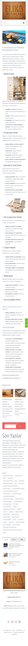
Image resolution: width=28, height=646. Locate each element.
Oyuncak (5, 509)
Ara (20, 424)
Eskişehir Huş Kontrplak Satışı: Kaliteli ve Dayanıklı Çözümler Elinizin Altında (20, 404)
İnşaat (4, 530)
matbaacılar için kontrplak (9, 506)
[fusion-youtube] (19, 619)
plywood (11, 509)
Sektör (14, 517)
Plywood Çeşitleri (7, 517)
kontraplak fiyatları (7, 499)
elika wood (21, 478)
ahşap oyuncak (18, 473)
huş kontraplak (6, 486)
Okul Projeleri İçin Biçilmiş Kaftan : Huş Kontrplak (15, 551)
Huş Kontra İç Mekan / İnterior (10, 488)
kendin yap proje (19, 496)
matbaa (15, 504)
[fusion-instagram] (15, 619)
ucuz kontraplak (7, 522)
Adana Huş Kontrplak (8, 473)
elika (16, 478)
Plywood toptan (15, 514)
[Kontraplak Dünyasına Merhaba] (6, 559)
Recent (14, 537)
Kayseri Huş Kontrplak (8, 496)
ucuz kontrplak (16, 522)
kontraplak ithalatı (18, 499)
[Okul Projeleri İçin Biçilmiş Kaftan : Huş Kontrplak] (6, 551)
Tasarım (5, 519)
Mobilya (19, 506)
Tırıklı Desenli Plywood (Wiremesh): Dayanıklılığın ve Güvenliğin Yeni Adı (16, 543)
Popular (6, 537)
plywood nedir (15, 512)
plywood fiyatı (6, 512)
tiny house (11, 519)
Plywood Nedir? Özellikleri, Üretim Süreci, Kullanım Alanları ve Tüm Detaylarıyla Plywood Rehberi (13, 458)
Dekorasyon (10, 476)
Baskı (4, 476)
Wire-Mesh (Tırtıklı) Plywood (9, 525)
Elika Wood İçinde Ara (11, 421)
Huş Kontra (21, 481)
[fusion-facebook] (8, 619)
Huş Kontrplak (6, 491)
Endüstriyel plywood (8, 481)
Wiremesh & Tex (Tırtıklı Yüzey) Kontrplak (12, 527)
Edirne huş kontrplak (8, 478)
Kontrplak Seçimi (7, 504)
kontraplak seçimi (7, 501)
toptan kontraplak (20, 519)
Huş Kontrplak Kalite (16, 491)
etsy (16, 481)
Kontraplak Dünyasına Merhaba (14, 560)
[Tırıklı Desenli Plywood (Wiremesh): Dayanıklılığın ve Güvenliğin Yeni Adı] (6, 542)
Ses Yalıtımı (20, 517)
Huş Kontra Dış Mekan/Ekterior (10, 483)
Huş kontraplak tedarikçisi (18, 486)
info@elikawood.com (16, 599)
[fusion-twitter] (12, 619)
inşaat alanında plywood (8, 494)
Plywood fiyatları (19, 509)
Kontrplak (15, 501)
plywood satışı (6, 514)
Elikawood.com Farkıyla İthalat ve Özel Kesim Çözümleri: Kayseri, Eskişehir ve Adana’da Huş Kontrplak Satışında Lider (14, 445)
